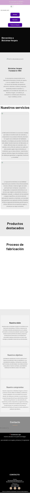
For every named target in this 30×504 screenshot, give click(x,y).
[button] (4, 59)
